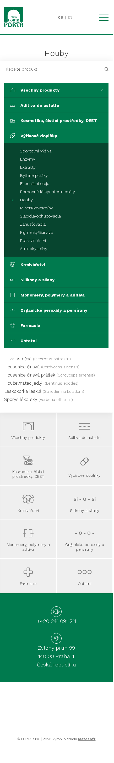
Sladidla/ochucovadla (40, 216)
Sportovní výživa (35, 151)
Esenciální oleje (34, 183)
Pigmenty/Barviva (36, 232)
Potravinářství (33, 240)
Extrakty (28, 167)
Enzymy (27, 159)
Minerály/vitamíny (36, 207)
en (70, 17)
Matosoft (87, 739)
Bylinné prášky (34, 175)
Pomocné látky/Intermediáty (47, 191)
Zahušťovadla (33, 224)
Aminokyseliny (33, 248)
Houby (26, 199)
